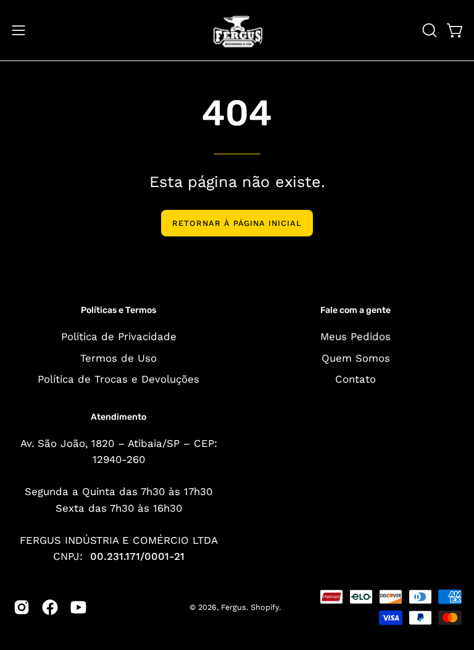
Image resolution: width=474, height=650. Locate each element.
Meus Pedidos (355, 336)
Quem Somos (356, 357)
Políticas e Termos (118, 310)
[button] (428, 30)
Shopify (265, 607)
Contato (355, 379)
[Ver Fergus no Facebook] (50, 607)
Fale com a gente (355, 310)
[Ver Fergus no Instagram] (21, 607)
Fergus (233, 607)
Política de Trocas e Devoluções (118, 379)
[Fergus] (237, 30)
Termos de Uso (118, 357)
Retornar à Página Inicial (237, 223)
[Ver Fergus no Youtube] (78, 607)
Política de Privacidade (119, 336)
